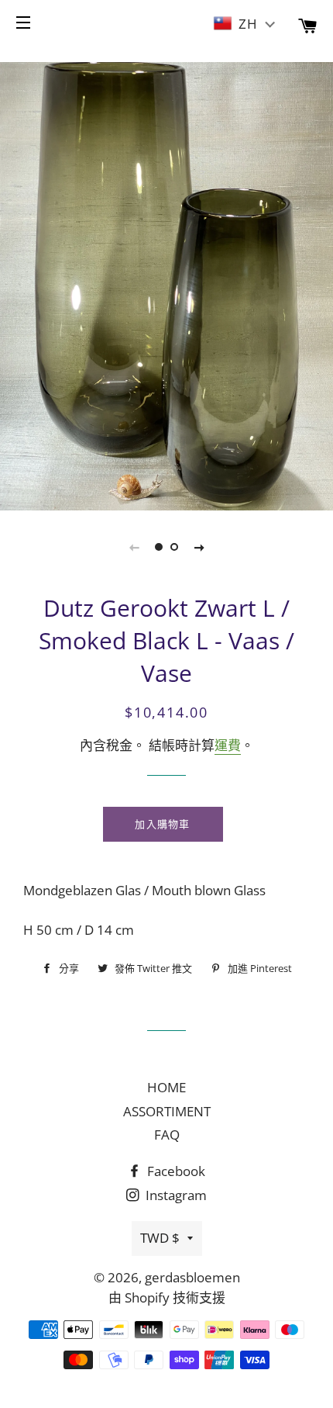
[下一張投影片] (199, 547)
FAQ (167, 1134)
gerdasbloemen (192, 1277)
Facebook (174, 1171)
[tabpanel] (166, 284)
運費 (228, 745)
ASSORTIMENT (167, 1111)
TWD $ (160, 1238)
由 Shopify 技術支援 (166, 1297)
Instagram (174, 1195)
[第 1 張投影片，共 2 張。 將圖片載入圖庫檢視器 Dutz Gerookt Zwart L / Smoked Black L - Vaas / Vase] (158, 547)
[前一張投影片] (134, 547)
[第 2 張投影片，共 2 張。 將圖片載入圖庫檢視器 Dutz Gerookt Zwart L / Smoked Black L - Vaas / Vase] (174, 547)
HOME (166, 1087)
